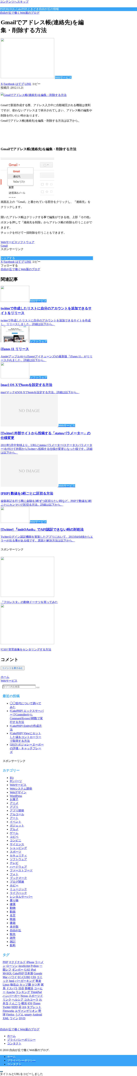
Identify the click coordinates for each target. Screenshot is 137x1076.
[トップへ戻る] (1, 1071)
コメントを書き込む (12, 668)
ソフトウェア (25, 242)
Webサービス (9, 242)
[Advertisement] (42, 133)
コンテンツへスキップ (14, 1)
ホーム (11, 1035)
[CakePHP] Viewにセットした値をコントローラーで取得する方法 (25, 737)
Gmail (4, 245)
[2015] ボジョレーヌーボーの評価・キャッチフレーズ (27, 748)
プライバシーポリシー (21, 1039)
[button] (36, 83)
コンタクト (14, 1043)
